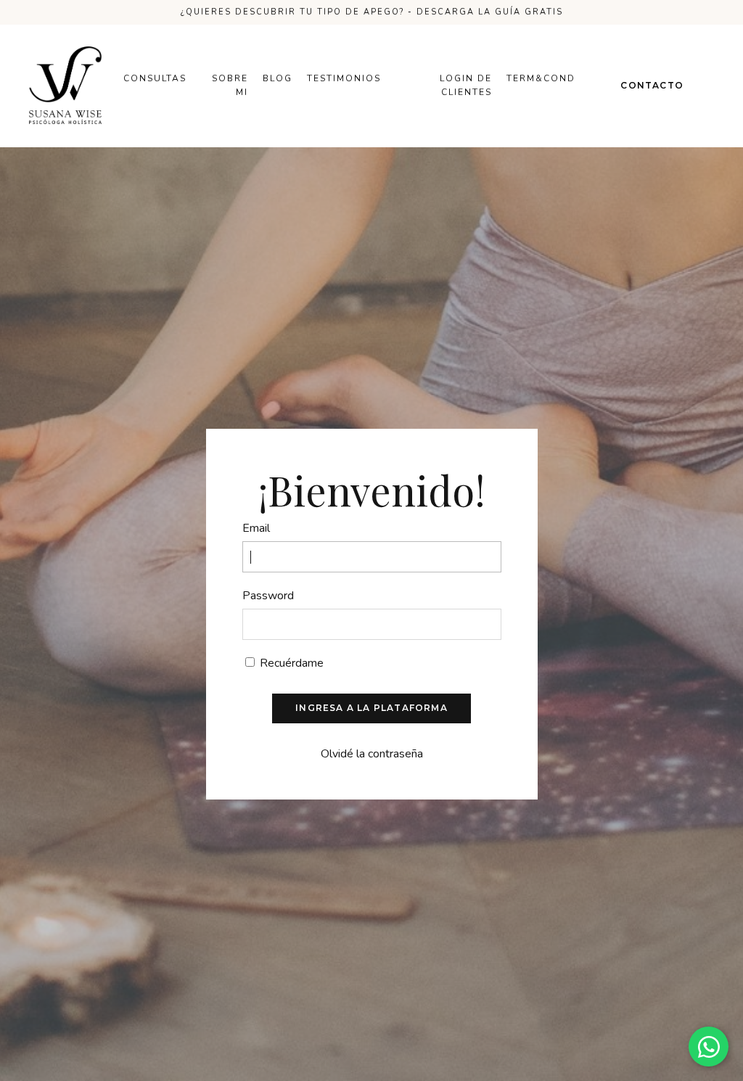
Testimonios (344, 78)
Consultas (154, 78)
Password (268, 596)
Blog (277, 78)
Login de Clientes (466, 85)
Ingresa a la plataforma (371, 707)
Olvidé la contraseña (372, 754)
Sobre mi (230, 85)
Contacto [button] (652, 85)
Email (256, 528)
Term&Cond (540, 78)
